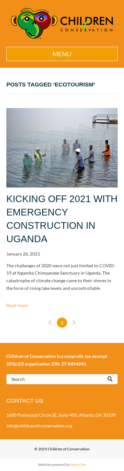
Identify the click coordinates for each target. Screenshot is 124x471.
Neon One (78, 464)
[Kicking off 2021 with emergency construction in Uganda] (62, 148)
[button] (62, 54)
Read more (17, 305)
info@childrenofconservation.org (39, 425)
